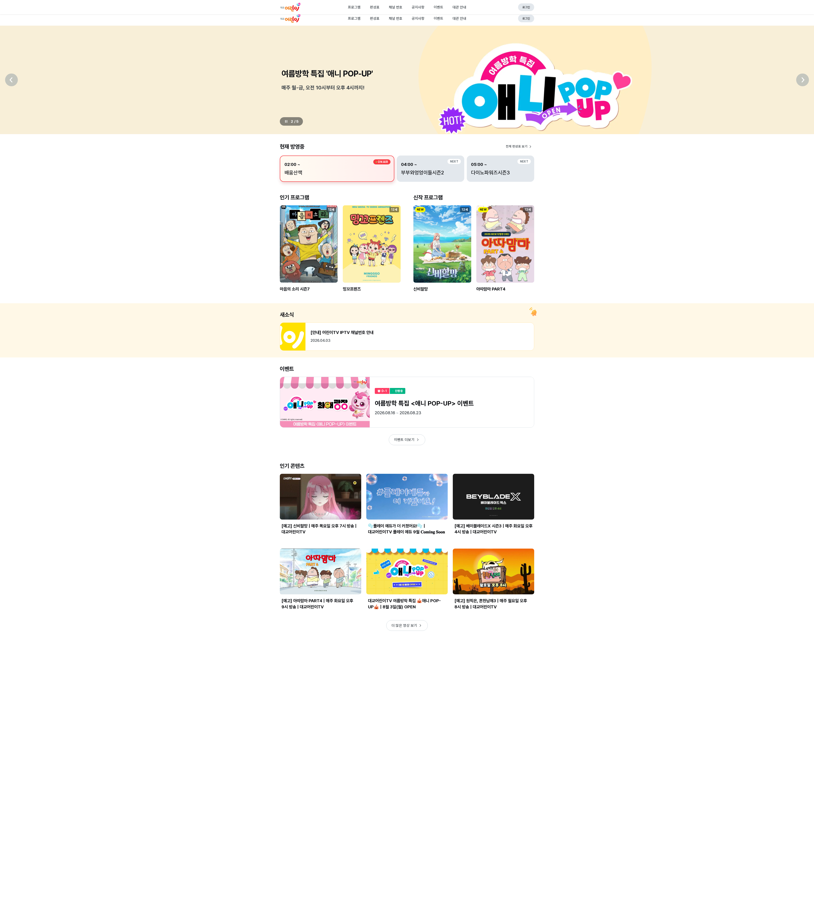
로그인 (526, 18)
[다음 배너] (802, 80)
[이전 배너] (11, 80)
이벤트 (438, 18)
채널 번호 (395, 18)
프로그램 (354, 18)
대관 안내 (459, 18)
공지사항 (418, 18)
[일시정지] (286, 121)
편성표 (374, 18)
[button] (309, 252)
